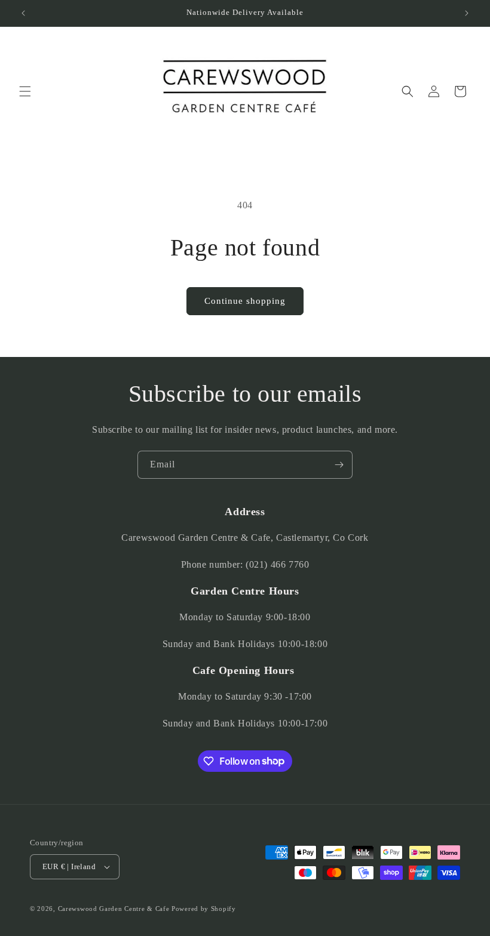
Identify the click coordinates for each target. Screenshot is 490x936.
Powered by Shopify (204, 908)
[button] (25, 91)
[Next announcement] (467, 13)
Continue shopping (245, 301)
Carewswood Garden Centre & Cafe (114, 908)
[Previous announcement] (23, 13)
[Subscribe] (339, 465)
